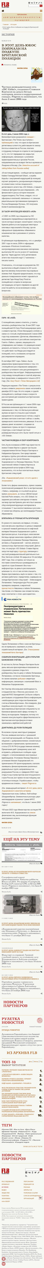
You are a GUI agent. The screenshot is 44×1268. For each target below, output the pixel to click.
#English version (8, 1138)
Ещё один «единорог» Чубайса (16, 1083)
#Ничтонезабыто (8, 1142)
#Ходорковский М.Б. (9, 1134)
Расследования (8, 1181)
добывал (21, 678)
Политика (5, 1196)
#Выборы (20, 1134)
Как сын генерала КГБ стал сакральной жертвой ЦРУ (14, 1102)
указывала (12, 494)
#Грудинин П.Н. (25, 1140)
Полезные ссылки (31, 1193)
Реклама (27, 1187)
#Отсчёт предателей (19, 1136)
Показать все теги (32, 1146)
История (8, 35)
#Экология (36, 1140)
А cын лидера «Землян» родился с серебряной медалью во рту (18, 1115)
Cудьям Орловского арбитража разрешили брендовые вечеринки (18, 1110)
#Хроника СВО (7, 1129)
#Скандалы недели (22, 1142)
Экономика (6, 1198)
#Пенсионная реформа (10, 1140)
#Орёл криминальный (33, 1134)
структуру (22, 551)
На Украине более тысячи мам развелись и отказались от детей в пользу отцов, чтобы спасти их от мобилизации (18, 1096)
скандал (30, 137)
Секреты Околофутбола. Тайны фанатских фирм (17, 1106)
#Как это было (13, 832)
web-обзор (6, 1201)
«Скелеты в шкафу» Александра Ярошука (17, 1075)
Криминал (5, 1184)
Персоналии (28, 1181)
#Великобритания (33, 832)
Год (41, 1061)
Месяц (36, 1061)
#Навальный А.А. (24, 1131)
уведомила (20, 388)
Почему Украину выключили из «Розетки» (17, 1071)
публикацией (7, 142)
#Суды (34, 1131)
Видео (4, 1190)
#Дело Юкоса (22, 832)
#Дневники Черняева (9, 1131)
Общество (5, 1193)
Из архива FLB (22, 1053)
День (30, 1061)
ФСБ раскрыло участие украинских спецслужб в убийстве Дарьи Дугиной (19, 1089)
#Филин (17, 1138)
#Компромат (6, 1136)
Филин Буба (22, 68)
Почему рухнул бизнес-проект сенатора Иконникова (16, 1079)
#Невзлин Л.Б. (26, 1138)
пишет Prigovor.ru (29, 783)
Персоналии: (22, 14)
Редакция (29, 1184)
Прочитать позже (9, 65)
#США (30, 1136)
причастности (8, 588)
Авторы (28, 1190)
